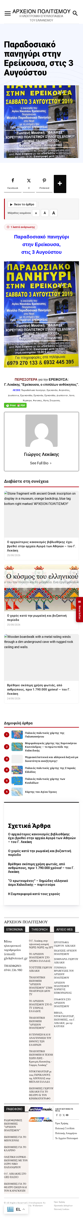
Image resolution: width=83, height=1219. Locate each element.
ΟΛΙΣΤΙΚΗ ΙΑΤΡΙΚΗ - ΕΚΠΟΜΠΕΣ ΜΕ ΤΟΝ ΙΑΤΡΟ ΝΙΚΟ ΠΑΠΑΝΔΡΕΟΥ (16, 1162)
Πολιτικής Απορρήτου (66, 1133)
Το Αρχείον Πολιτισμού (66, 1138)
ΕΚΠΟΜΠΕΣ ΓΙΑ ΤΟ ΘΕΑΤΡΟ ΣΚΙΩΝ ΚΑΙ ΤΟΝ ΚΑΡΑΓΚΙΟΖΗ (15, 1187)
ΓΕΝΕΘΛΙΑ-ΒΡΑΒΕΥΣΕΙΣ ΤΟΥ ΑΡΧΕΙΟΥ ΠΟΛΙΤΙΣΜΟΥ (64, 972)
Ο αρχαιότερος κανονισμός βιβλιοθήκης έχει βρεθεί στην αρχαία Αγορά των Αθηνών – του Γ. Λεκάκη (42, 838)
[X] (63, 1115)
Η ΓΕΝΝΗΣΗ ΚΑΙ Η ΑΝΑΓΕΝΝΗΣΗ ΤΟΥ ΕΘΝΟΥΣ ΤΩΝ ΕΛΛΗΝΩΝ (40, 1039)
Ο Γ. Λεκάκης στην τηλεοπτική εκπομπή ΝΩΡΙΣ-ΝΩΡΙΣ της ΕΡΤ (41, 944)
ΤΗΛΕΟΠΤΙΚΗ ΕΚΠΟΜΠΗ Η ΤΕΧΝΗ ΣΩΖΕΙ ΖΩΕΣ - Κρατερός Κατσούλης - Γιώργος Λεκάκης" (41, 1057)
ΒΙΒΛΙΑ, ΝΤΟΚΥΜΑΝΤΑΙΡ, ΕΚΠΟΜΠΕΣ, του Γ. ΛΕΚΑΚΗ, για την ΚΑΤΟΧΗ (64, 1019)
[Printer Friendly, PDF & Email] (15, 407)
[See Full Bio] (50, 463)
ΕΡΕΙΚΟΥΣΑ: (58, 379)
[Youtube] (67, 1115)
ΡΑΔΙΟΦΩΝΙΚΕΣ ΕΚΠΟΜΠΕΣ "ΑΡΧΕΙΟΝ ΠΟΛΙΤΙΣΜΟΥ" (13, 1125)
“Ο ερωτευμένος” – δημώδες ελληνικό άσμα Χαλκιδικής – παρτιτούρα (38, 883)
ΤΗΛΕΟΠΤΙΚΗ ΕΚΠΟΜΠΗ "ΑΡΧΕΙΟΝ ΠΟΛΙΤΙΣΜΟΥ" (37, 1022)
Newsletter (79, 609)
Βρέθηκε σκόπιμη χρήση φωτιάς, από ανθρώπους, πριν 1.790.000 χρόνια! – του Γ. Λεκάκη (41, 868)
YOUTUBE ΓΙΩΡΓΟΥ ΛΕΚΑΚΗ (40, 969)
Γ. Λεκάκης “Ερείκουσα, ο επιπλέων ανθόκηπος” (41, 384)
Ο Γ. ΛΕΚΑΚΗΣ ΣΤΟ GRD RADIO (15, 1175)
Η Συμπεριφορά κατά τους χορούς (34, 894)
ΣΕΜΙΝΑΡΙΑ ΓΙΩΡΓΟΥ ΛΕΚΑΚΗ (66, 960)
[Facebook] (57, 1115)
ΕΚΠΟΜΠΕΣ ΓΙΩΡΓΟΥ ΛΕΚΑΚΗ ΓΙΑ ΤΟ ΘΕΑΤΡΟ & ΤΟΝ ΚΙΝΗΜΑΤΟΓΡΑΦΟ (41, 1093)
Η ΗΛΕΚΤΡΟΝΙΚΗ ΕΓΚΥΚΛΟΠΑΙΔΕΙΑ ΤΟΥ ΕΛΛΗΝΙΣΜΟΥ (41, 18)
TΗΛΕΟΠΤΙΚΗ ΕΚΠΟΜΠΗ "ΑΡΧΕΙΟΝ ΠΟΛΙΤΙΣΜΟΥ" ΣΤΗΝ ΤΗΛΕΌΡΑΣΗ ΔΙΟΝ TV (40, 986)
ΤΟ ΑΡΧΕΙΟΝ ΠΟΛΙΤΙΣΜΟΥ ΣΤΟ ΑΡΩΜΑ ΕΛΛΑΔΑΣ (39, 957)
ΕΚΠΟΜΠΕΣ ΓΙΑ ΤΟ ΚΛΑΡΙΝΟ (15, 1148)
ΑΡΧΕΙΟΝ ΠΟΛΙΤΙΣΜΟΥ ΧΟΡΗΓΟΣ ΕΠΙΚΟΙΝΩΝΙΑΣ (63, 987)
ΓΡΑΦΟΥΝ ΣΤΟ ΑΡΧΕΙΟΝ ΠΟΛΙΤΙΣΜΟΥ (62, 1003)
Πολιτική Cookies (64, 1128)
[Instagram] (60, 1115)
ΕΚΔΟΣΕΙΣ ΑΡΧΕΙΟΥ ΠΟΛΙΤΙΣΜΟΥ (65, 952)
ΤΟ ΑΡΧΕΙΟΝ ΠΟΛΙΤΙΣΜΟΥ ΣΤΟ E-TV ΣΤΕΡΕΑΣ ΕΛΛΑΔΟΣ (41, 1006)
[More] (60, 184)
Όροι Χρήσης (61, 1123)
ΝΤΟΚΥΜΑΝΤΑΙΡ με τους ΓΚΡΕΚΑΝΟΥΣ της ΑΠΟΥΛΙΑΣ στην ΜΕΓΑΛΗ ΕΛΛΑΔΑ (40, 1076)
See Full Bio (39, 463)
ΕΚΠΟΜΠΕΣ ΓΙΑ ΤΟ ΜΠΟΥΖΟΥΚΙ (15, 1138)
